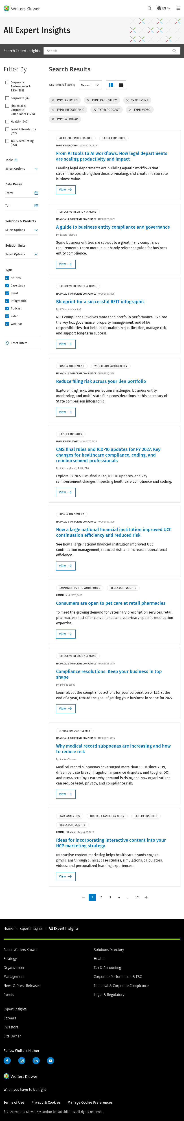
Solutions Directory (109, 950)
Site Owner (12, 1036)
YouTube (50, 1060)
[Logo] (24, 8)
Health (99, 959)
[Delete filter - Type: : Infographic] (53, 109)
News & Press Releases (22, 986)
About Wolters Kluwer (21, 950)
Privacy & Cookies (45, 1102)
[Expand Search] (149, 8)
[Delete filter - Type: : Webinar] (53, 119)
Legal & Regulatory (109, 995)
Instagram (21, 1060)
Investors (11, 1027)
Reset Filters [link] (19, 343)
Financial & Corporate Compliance (121, 986)
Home (8, 928)
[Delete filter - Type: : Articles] (53, 100)
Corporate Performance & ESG (118, 977)
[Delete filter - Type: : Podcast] (94, 109)
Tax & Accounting (107, 968)
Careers (10, 1018)
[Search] (174, 51)
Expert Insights (31, 928)
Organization (14, 968)
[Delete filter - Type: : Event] (127, 100)
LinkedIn (36, 1060)
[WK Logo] (20, 1076)
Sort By (71, 84)
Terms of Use (14, 1102)
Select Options (15, 168)
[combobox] (107, 51)
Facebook (7, 1060)
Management (14, 977)
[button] (111, 84)
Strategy (10, 959)
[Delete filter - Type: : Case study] (88, 100)
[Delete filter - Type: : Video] (130, 109)
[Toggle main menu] (177, 8)
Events (9, 995)
